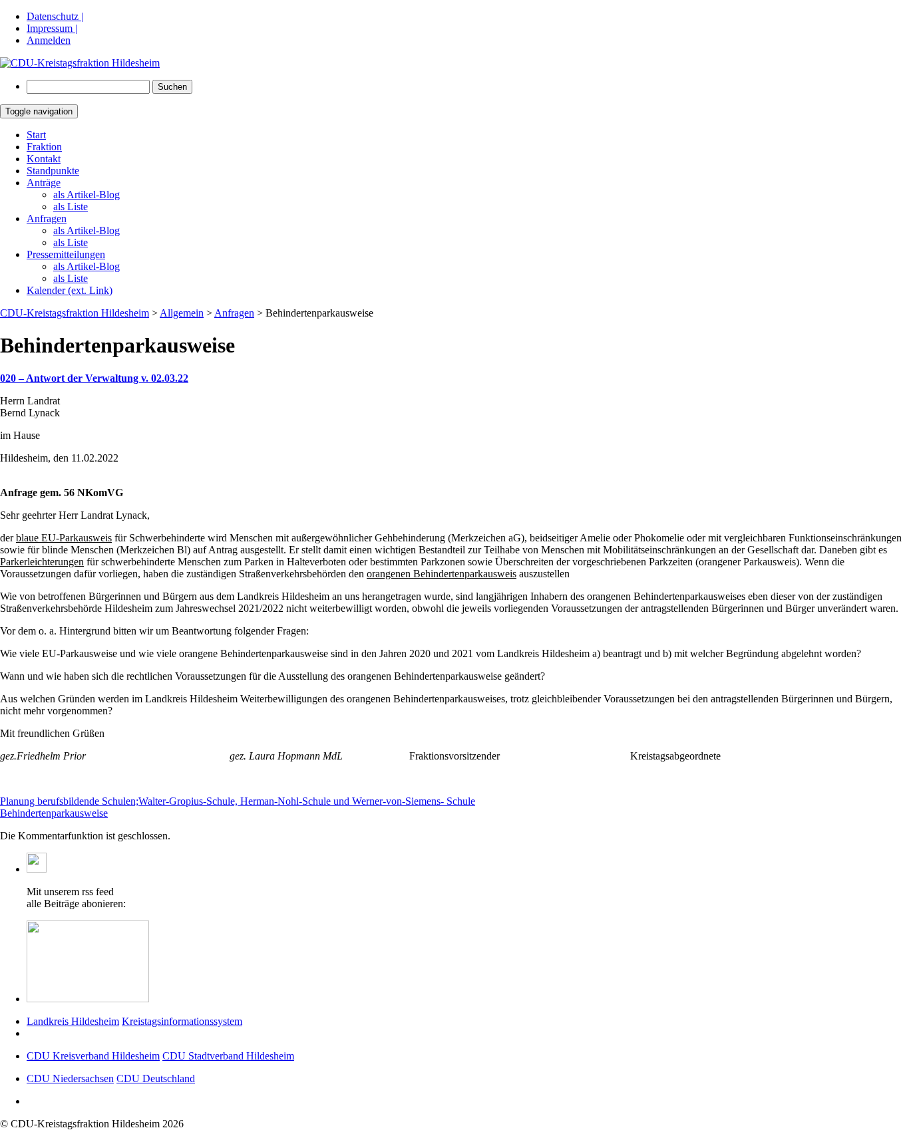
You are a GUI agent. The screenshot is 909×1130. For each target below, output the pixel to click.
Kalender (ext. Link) (69, 290)
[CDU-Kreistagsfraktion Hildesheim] (80, 63)
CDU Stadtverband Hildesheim (228, 1055)
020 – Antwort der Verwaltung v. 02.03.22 (94, 378)
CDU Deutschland (155, 1078)
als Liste (70, 206)
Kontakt (44, 158)
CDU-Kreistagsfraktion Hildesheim (74, 313)
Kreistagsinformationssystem (182, 1021)
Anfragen (47, 218)
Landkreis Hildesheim (73, 1021)
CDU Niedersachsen (70, 1078)
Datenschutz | (55, 16)
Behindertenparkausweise (54, 813)
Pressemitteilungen (66, 254)
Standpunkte (53, 170)
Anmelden (49, 40)
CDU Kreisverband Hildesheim (93, 1055)
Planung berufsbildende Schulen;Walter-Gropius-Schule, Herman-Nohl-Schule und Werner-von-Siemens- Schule (237, 801)
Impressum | (52, 28)
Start (36, 134)
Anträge (44, 182)
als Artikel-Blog (86, 194)
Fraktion (44, 146)
